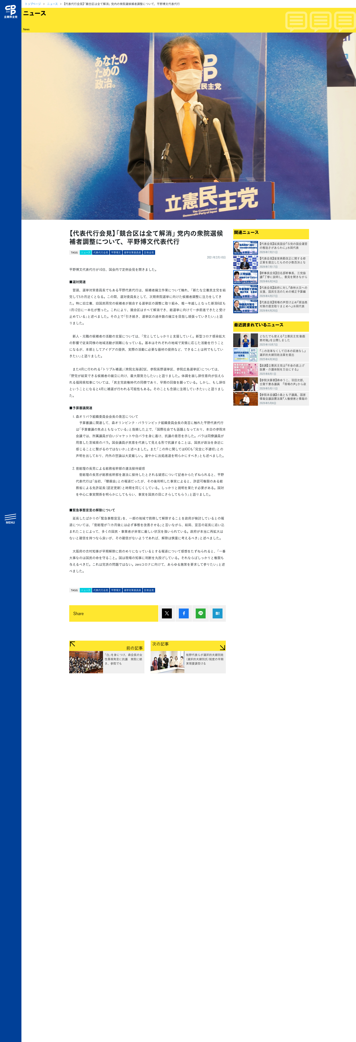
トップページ (33, 4)
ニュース (52, 4)
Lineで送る (201, 613)
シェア (184, 613)
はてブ (217, 613)
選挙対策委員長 (132, 252)
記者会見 (149, 252)
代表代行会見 (100, 252)
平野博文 (116, 252)
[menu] (11, 518)
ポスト (167, 613)
